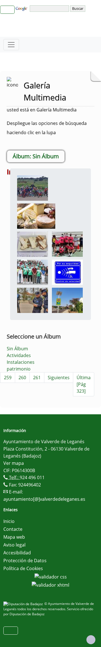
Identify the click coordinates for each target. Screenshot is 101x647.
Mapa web (14, 537)
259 (8, 377)
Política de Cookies (23, 568)
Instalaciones (21, 362)
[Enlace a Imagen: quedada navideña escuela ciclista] (32, 187)
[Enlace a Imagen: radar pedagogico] (67, 300)
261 (37, 377)
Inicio (9, 521)
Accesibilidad (17, 553)
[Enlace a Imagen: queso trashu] (32, 244)
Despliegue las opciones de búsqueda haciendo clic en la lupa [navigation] (47, 128)
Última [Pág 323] (84, 384)
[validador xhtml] (50, 585)
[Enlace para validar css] (51, 576)
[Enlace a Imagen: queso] (36, 215)
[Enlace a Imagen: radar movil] (32, 300)
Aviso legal (14, 545)
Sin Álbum (17, 349)
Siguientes (59, 377)
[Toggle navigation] (11, 44)
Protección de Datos (25, 560)
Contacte (12, 529)
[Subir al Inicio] (90, 639)
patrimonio (19, 369)
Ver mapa (13, 463)
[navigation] (50, 8)
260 (22, 377)
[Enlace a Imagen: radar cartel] (67, 272)
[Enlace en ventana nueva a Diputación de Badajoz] (23, 603)
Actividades (19, 355)
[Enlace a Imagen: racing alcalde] (32, 272)
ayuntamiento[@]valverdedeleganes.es (44, 499)
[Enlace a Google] (22, 8)
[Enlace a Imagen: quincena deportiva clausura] (67, 244)
